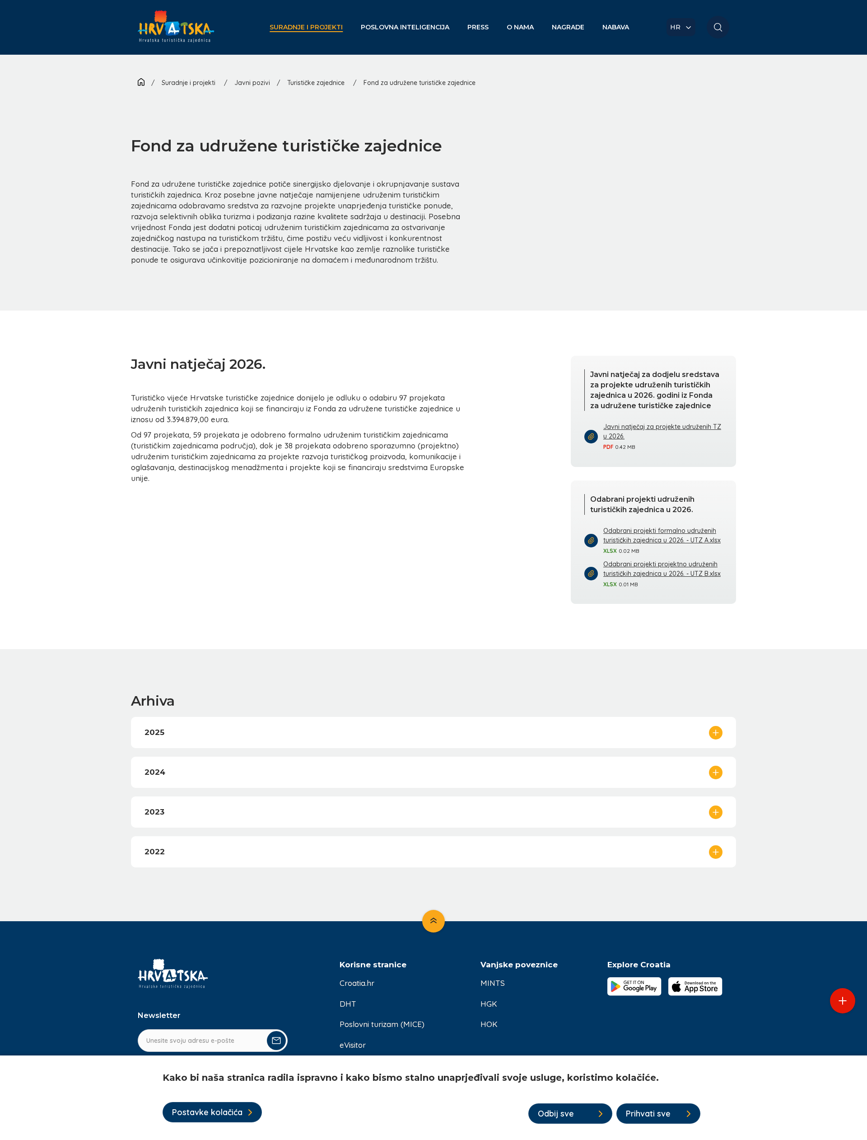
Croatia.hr (357, 983)
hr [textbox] (675, 27)
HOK (489, 1024)
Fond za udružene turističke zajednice (419, 83)
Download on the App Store (695, 986)
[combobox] (681, 27)
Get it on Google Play (634, 986)
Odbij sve (556, 1113)
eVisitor (353, 1045)
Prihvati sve (648, 1113)
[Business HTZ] (176, 32)
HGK (488, 1003)
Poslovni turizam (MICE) (382, 1024)
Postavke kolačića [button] (207, 1112)
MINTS (492, 983)
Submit (276, 1040)
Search (718, 27)
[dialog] (433, 1097)
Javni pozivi (252, 83)
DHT (348, 1003)
